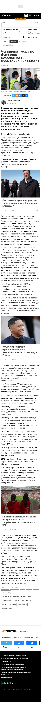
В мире (29, 588)
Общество (5, 588)
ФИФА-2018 (14, 588)
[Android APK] (7, 683)
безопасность (22, 604)
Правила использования (17, 655)
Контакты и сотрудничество (11, 658)
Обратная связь (6, 677)
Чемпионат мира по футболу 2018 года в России (16, 596)
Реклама (25, 658)
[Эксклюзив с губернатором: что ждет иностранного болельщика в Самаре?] (20, 183)
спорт (22, 588)
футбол (4, 604)
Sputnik (5, 91)
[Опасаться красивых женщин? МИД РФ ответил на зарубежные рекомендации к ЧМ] (20, 500)
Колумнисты (6, 592)
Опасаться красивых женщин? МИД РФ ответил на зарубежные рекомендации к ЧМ (19, 520)
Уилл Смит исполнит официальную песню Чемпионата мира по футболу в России (19, 351)
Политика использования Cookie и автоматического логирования (13, 668)
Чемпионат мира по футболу (23, 600)
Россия (36, 588)
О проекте (4, 655)
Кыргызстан (6, 637)
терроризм (12, 604)
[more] (37, 210)
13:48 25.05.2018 (7, 65)
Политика (17, 637)
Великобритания (7, 600)
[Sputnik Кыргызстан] (6, 16)
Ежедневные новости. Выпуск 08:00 (13, 33)
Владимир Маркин (7, 608)
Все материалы (11, 103)
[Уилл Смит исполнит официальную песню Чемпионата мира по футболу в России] (20, 330)
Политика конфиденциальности (12, 664)
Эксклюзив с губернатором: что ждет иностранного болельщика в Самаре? (20, 203)
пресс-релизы (6, 661)
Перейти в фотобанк (25, 91)
